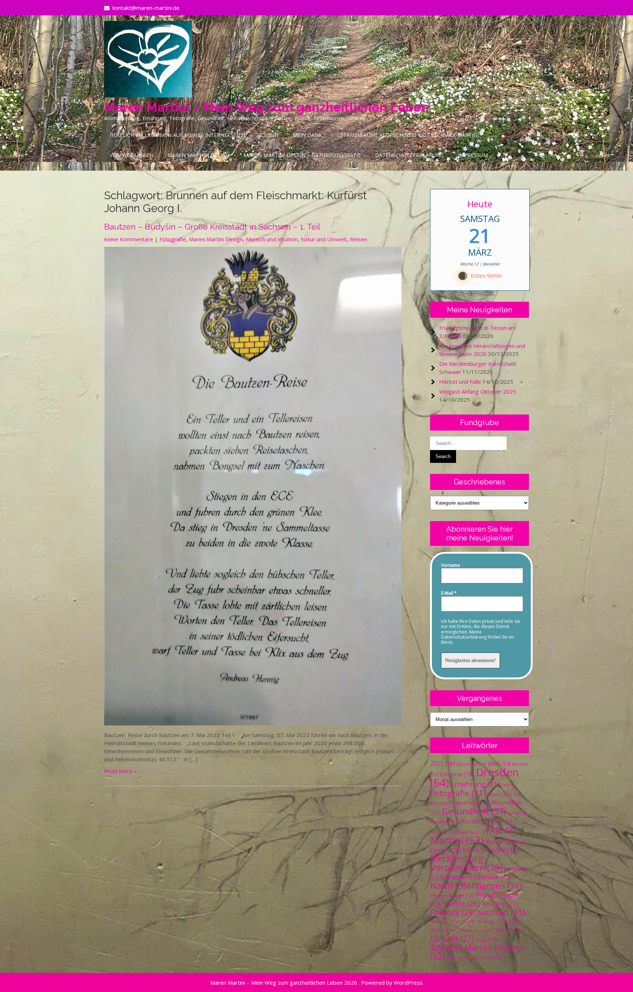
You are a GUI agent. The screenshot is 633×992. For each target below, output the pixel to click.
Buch (499, 763)
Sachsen (501, 912)
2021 (442, 763)
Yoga (486, 939)
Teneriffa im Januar (472, 930)
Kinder (517, 812)
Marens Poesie (490, 850)
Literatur (443, 832)
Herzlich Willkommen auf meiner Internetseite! (177, 134)
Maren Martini (473, 835)
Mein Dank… (309, 134)
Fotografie (172, 239)
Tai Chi (464, 921)
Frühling (440, 803)
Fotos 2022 (505, 794)
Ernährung (475, 783)
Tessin (509, 929)
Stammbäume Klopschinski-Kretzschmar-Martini (409, 134)
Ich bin (268, 134)
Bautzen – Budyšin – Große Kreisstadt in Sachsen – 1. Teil (212, 226)
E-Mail (449, 593)
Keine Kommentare (128, 239)
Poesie (462, 903)
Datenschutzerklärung (409, 155)
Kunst (476, 821)
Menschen (460, 877)
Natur (450, 885)
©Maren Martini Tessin (473, 958)
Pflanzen (497, 885)
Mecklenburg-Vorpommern (466, 862)
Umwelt (452, 938)
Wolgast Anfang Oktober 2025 (477, 391)
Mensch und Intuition (272, 239)
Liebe (503, 822)
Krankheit (444, 822)
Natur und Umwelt (324, 239)
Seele (441, 921)
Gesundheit (474, 811)
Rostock (452, 912)
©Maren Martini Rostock (477, 952)
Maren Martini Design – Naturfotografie (302, 155)
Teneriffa (488, 921)
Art (479, 764)
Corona (457, 774)
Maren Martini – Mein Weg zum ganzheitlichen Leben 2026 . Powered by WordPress (316, 982)
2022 (463, 764)
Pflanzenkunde (452, 895)
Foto (508, 785)
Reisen (358, 239)
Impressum (473, 155)
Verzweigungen (131, 155)
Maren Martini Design (198, 155)
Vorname (450, 565)
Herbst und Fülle (460, 381)
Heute (479, 204)
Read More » (120, 770)
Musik (496, 877)
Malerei (471, 832)
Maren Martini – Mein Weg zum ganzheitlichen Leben (266, 107)
